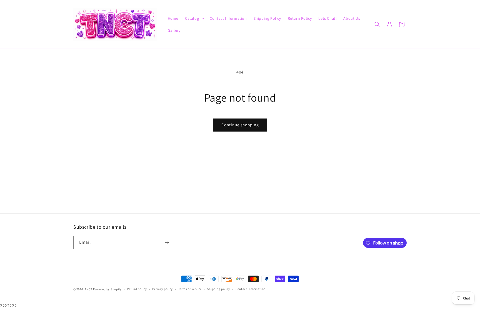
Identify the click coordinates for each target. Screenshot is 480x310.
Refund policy (137, 289)
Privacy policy (162, 289)
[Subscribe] (167, 242)
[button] (194, 18)
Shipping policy (218, 289)
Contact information (251, 289)
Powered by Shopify (107, 289)
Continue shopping (240, 124)
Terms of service (190, 289)
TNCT (88, 289)
